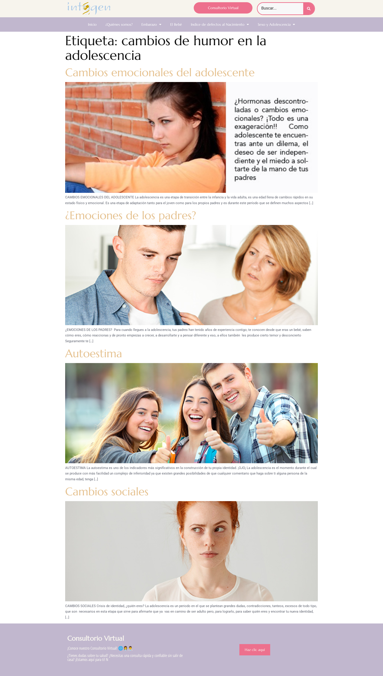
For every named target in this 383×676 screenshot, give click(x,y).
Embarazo (149, 24)
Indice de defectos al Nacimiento (217, 24)
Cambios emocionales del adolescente (160, 72)
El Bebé (176, 24)
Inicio (92, 24)
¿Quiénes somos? (119, 24)
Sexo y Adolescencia (274, 24)
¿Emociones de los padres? (132, 215)
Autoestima (93, 353)
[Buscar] (308, 8)
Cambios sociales (107, 491)
